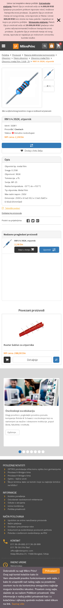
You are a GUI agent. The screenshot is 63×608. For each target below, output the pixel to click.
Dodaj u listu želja (31, 150)
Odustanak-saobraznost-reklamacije (25, 499)
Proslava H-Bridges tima (19, 472)
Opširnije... (12, 432)
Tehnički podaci (12, 208)
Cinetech (19, 129)
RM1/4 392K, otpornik (25, 240)
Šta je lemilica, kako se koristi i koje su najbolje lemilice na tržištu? (34, 483)
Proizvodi (16, 55)
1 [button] (20, 451)
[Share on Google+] (37, 220)
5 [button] (35, 451)
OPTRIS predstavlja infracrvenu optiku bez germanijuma (34, 469)
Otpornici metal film (40, 58)
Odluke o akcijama (16, 502)
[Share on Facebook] (28, 220)
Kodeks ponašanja (16, 496)
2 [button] (23, 451)
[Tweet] (32, 220)
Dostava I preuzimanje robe (21, 526)
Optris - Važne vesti (17, 478)
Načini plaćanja (14, 523)
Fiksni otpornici (21, 58)
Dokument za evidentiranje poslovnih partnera (30, 530)
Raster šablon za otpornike (19, 345)
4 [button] (31, 451)
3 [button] (27, 451)
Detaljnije (32, 360)
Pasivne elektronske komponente (39, 55)
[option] (22, 88)
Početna (5, 55)
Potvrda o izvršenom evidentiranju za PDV (27, 533)
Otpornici (6, 58)
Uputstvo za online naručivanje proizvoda (27, 520)
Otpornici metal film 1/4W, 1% (16, 61)
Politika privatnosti (16, 509)
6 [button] (39, 451)
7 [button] (43, 451)
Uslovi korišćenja (16, 506)
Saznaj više (18, 603)
